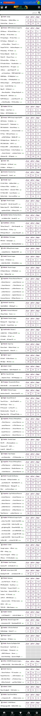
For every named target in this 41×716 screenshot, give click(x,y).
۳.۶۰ (33, 51)
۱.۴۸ (28, 156)
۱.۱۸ (28, 41)
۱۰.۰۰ (38, 20)
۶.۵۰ (33, 20)
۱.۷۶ (28, 386)
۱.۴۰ (38, 121)
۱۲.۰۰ (38, 41)
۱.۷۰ (38, 370)
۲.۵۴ (38, 83)
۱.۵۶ (28, 393)
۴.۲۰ (33, 47)
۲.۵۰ (38, 96)
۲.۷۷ (33, 210)
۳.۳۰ (28, 54)
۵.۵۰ (33, 38)
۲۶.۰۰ (28, 524)
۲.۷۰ (28, 134)
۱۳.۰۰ (38, 295)
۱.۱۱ (38, 226)
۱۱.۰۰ (33, 537)
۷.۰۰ (38, 31)
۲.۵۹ (28, 164)
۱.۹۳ (28, 86)
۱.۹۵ (28, 102)
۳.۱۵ (33, 96)
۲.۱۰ (38, 63)
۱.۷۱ (28, 358)
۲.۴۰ (28, 468)
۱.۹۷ (38, 233)
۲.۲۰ (28, 67)
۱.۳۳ (28, 35)
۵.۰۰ (33, 31)
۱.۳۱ (28, 57)
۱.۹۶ (28, 92)
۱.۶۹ (28, 175)
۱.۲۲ (28, 20)
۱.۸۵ (28, 521)
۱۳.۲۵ (38, 113)
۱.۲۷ (28, 38)
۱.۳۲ (28, 186)
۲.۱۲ (28, 73)
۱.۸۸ (28, 435)
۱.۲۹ (28, 204)
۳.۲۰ (33, 23)
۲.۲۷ (38, 164)
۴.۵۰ (33, 89)
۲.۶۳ (33, 405)
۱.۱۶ (28, 218)
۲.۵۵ (33, 207)
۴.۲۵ (33, 183)
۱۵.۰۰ (38, 44)
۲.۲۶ (38, 76)
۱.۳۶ (28, 31)
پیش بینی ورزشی (37, 714)
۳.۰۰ (28, 51)
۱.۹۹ (38, 60)
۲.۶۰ (28, 83)
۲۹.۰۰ (38, 425)
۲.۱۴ (38, 54)
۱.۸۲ (28, 322)
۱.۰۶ (28, 531)
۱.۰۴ (38, 449)
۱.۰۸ (28, 193)
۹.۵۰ (38, 38)
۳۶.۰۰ (28, 534)
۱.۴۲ (28, 89)
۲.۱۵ (38, 51)
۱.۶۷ (38, 333)
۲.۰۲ (38, 147)
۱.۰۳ (28, 425)
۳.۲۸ (38, 435)
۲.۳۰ (38, 134)
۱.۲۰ (28, 137)
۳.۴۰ (33, 60)
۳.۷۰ (33, 260)
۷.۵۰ (33, 44)
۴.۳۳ (33, 156)
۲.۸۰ (38, 80)
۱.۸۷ (28, 500)
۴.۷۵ (33, 127)
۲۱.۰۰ (38, 531)
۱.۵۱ (38, 47)
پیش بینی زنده (28, 714)
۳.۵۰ (33, 67)
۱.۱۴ (28, 44)
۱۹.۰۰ (28, 449)
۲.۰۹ (28, 411)
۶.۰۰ (38, 241)
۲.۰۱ (28, 483)
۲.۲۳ (28, 274)
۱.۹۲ (38, 167)
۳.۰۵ (33, 510)
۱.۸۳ (28, 507)
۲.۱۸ (38, 70)
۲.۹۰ (38, 67)
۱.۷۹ (38, 604)
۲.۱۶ (28, 80)
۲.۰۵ (38, 672)
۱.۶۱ (28, 706)
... (28, 647)
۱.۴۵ (28, 336)
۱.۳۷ (38, 140)
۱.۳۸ (28, 429)
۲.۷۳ (38, 263)
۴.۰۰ (28, 153)
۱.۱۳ (28, 110)
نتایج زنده (20, 714)
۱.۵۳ (28, 143)
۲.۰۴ (28, 252)
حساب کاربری (4, 714)
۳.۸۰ (38, 23)
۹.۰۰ (38, 57)
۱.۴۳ (28, 241)
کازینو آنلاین (12, 714)
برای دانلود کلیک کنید (9, 2)
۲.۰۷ (28, 347)
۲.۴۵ (38, 339)
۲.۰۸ (28, 282)
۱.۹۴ (28, 99)
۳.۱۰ (38, 274)
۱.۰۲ (28, 537)
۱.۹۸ (28, 23)
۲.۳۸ (38, 401)
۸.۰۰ (33, 110)
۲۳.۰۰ (38, 555)
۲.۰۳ (38, 124)
